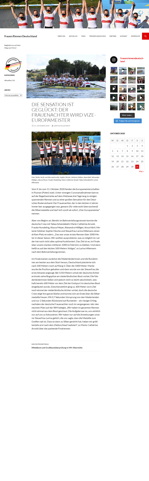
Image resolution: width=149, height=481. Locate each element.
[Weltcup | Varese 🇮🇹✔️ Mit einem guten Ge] (141, 71)
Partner (112, 36)
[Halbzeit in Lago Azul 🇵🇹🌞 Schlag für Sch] (114, 106)
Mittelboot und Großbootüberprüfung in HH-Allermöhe (57, 346)
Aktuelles (73, 36)
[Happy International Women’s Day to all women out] (114, 89)
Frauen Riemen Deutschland (20, 36)
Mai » (141, 171)
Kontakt (123, 36)
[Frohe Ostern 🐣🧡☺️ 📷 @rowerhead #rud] (123, 80)
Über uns (61, 36)
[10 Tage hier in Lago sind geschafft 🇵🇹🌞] (141, 98)
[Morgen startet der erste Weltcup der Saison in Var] (114, 80)
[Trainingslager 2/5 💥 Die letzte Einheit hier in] (132, 98)
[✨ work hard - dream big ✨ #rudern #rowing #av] (114, 98)
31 (137, 166)
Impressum (135, 36)
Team (83, 36)
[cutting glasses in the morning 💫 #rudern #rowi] (141, 89)
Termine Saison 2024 (97, 36)
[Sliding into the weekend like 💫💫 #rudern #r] (132, 89)
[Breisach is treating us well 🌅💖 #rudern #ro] (123, 89)
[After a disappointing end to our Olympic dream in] (123, 71)
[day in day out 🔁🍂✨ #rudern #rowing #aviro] (141, 106)
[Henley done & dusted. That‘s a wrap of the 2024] (114, 71)
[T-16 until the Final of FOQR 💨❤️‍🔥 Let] (132, 71)
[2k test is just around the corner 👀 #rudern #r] (132, 106)
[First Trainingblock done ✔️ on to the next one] (123, 106)
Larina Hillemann (62, 126)
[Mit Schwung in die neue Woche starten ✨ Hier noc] (132, 80)
